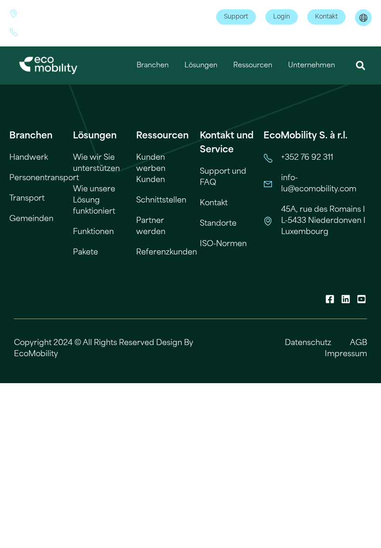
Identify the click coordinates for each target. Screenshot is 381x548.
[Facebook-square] (329, 299)
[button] (360, 65)
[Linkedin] (345, 299)
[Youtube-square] (361, 299)
